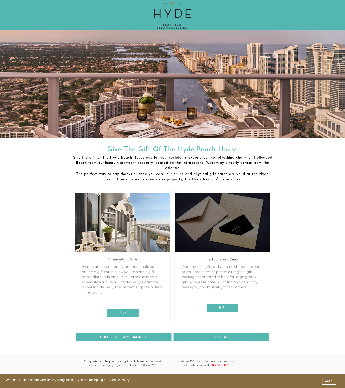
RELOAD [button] (221, 337)
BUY (122, 313)
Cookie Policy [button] (120, 380)
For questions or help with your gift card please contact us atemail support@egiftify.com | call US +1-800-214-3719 (122, 363)
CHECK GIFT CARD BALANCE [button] (123, 337)
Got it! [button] (329, 380)
